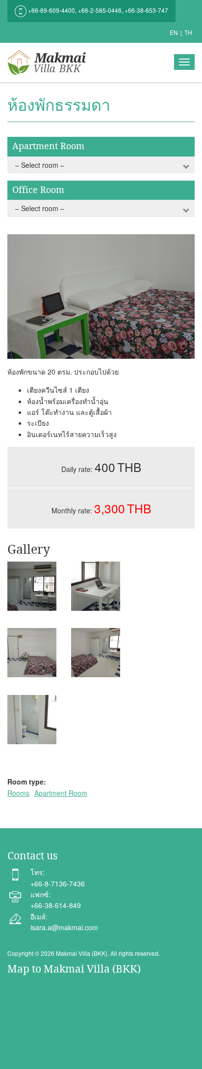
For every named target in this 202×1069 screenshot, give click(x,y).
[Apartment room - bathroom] (31, 719)
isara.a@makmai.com (64, 927)
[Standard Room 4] (31, 652)
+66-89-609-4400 (51, 10)
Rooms (18, 793)
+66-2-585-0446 (100, 10)
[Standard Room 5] (95, 652)
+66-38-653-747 (146, 10)
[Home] (49, 62)
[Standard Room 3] (95, 586)
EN (174, 32)
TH (188, 32)
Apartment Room (60, 793)
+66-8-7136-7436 (57, 883)
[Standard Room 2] (31, 586)
